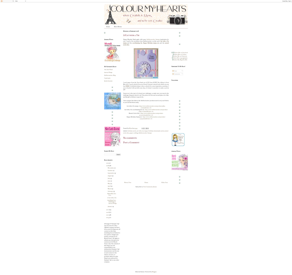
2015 (107, 215)
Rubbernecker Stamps (153, 39)
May (109, 183)
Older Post (164, 182)
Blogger (154, 271)
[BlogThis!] (143, 128)
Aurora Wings (108, 72)
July (109, 178)
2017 (107, 209)
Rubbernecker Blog (110, 75)
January (110, 206)
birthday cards (132, 131)
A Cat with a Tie (111, 197)
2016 (107, 212)
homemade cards (159, 131)
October (110, 170)
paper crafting (134, 133)
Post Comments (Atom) (150, 186)
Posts (175, 71)
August (110, 176)
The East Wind (108, 69)
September (111, 173)
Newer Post (127, 182)
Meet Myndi (118, 26)
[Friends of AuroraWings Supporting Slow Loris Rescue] (112, 145)
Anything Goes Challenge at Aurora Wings (112, 201)
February (110, 191)
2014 (107, 217)
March (110, 188)
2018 (107, 165)
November (111, 168)
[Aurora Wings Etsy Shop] (112, 109)
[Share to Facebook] (146, 128)
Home (108, 26)
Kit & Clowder (108, 81)
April (109, 186)
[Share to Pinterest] (148, 128)
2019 (107, 163)
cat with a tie (140, 131)
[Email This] (142, 128)
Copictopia (107, 78)
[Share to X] (145, 128)
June (109, 181)
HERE (127, 86)
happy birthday (148, 131)
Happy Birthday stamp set (151, 43)
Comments (176, 74)
